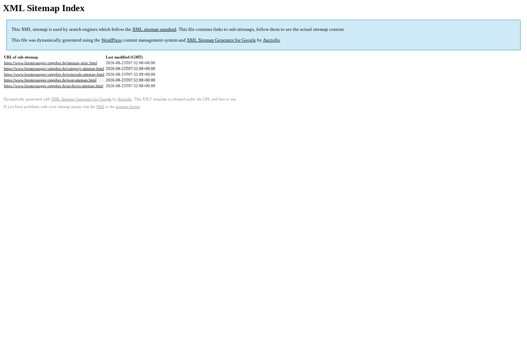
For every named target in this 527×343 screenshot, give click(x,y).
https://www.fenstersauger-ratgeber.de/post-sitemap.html (50, 80)
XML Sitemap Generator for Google (221, 40)
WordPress (111, 40)
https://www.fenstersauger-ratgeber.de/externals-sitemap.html (54, 74)
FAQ (100, 107)
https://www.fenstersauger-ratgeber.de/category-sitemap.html (54, 68)
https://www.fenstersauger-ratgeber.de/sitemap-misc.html (50, 63)
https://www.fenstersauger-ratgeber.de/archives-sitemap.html (53, 86)
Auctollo (271, 40)
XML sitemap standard (154, 29)
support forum (128, 107)
